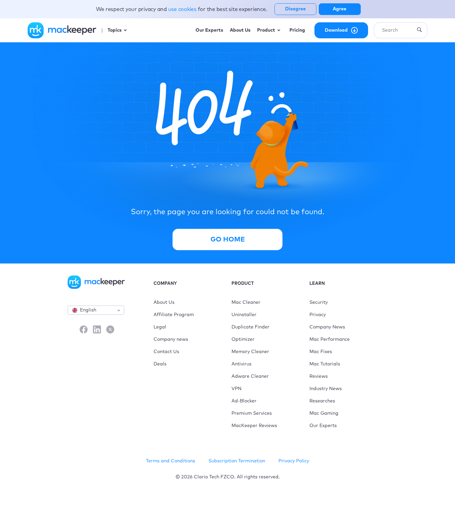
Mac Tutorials (324, 364)
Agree (339, 9)
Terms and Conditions (170, 461)
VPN (236, 388)
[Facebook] (84, 330)
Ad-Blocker (243, 401)
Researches (322, 401)
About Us (164, 302)
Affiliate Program (174, 314)
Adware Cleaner (250, 376)
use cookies (183, 9)
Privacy (317, 314)
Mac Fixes (320, 351)
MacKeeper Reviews (254, 425)
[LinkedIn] (97, 330)
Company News (327, 327)
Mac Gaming (323, 413)
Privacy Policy (293, 461)
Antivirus (241, 364)
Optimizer (242, 339)
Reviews (318, 376)
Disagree (295, 9)
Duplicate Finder (250, 327)
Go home (228, 239)
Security (318, 302)
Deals (160, 364)
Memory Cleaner (250, 351)
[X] (110, 330)
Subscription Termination (237, 461)
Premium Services (251, 413)
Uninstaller (243, 314)
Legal (160, 327)
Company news (171, 339)
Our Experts (323, 425)
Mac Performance (329, 339)
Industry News (325, 388)
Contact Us (166, 351)
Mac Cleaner (245, 302)
